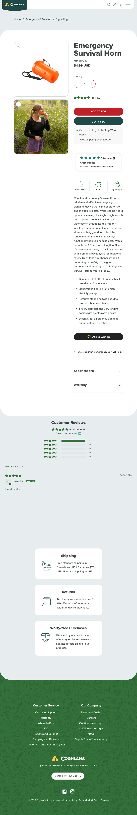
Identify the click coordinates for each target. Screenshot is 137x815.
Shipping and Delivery (46, 739)
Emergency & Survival (38, 19)
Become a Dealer (91, 712)
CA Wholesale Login (91, 723)
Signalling (62, 19)
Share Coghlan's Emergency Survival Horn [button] (100, 351)
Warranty (46, 718)
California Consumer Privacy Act (46, 744)
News (91, 734)
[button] (109, 4)
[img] (13, 476)
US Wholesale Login (91, 728)
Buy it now (98, 121)
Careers (91, 718)
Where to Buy (46, 723)
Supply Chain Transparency (91, 739)
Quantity (78, 76)
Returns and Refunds (46, 734)
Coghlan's (41, 800)
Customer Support (45, 712)
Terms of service (101, 800)
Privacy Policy (85, 800)
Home (17, 19)
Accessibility (71, 800)
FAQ (45, 728)
